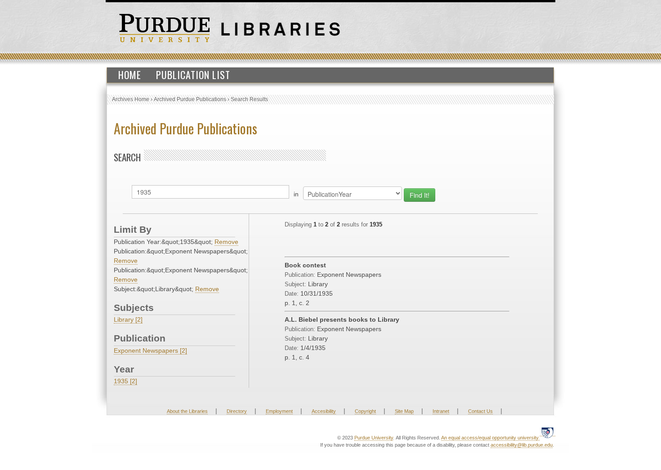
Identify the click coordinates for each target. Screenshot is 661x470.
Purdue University (373, 437)
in (296, 194)
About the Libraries (187, 411)
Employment (279, 411)
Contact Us (480, 411)
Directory (237, 411)
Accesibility (324, 411)
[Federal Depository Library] (547, 432)
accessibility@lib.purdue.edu (522, 445)
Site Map (404, 411)
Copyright (365, 411)
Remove (226, 241)
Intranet (441, 411)
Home (129, 74)
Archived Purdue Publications (190, 99)
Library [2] (128, 319)
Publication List (193, 74)
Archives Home (130, 99)
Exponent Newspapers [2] (150, 350)
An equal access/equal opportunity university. (490, 437)
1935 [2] (125, 381)
